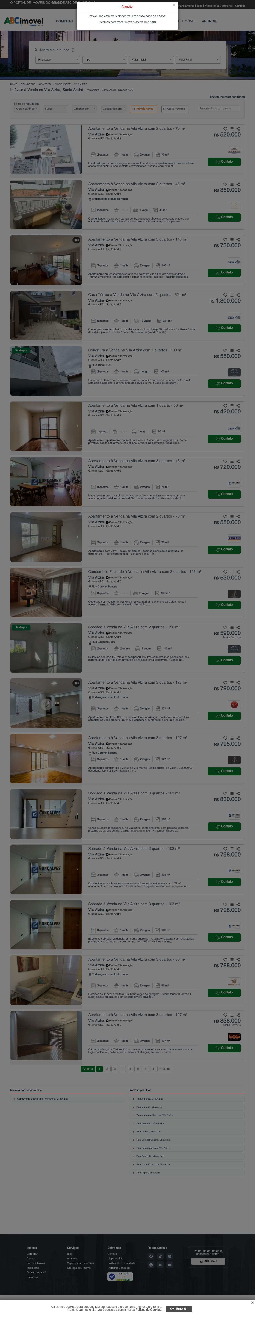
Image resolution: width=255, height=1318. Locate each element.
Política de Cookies (148, 1309)
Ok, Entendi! (179, 1309)
